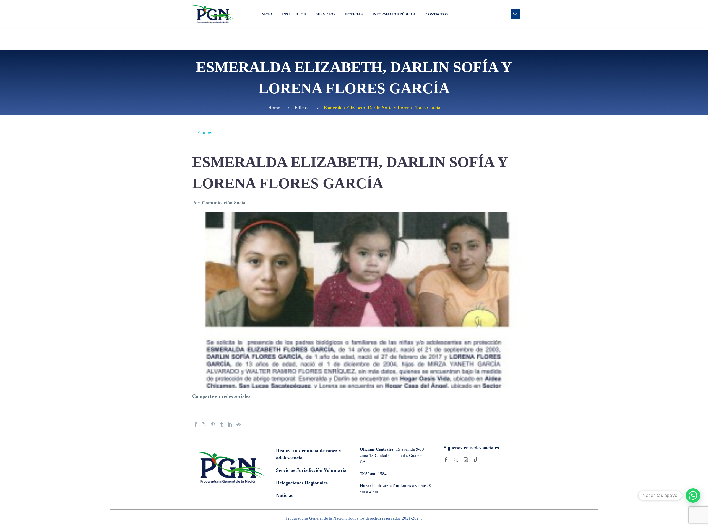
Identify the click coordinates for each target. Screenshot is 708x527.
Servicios (325, 14)
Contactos (437, 14)
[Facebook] (196, 424)
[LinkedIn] (230, 424)
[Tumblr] (221, 424)
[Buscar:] (482, 14)
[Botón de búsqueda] (515, 14)
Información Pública (394, 14)
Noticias (354, 14)
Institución (294, 14)
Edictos (204, 132)
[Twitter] (204, 424)
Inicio (266, 14)
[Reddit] (238, 424)
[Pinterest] (213, 424)
